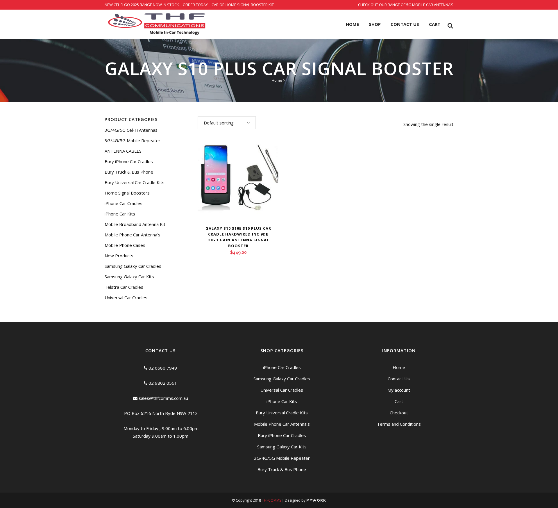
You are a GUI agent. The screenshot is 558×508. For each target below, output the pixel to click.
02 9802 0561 (162, 383)
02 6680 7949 (162, 368)
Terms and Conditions (399, 424)
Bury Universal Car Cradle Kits (134, 182)
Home (277, 80)
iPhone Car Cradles (123, 203)
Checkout (399, 413)
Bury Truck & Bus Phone (129, 172)
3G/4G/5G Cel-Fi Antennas (131, 130)
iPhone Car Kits (120, 214)
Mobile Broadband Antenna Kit (135, 224)
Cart (399, 401)
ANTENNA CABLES (123, 151)
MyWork (316, 500)
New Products (119, 256)
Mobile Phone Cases (125, 245)
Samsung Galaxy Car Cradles (133, 266)
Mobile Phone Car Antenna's (132, 235)
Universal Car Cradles (126, 297)
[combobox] (227, 122)
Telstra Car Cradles (124, 287)
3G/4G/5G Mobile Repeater (132, 140)
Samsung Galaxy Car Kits (129, 276)
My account (398, 390)
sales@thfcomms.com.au (162, 398)
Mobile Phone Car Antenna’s (282, 424)
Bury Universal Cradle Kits (282, 413)
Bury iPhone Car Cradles (129, 161)
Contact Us (399, 379)
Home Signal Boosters (127, 193)
